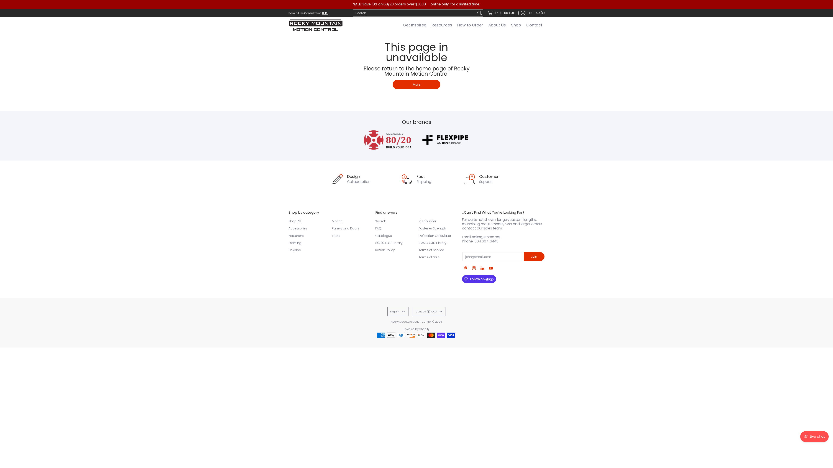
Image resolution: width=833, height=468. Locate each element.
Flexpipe (295, 250)
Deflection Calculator (435, 236)
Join (534, 256)
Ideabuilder (427, 221)
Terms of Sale (429, 257)
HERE (325, 13)
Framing (295, 243)
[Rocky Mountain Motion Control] (316, 25)
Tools (336, 236)
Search (380, 221)
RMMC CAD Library (432, 243)
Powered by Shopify (416, 329)
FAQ (378, 228)
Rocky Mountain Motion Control (411, 321)
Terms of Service (431, 250)
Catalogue (383, 236)
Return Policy (385, 250)
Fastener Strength (432, 228)
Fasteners (296, 236)
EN (530, 13)
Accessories (298, 228)
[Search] (479, 13)
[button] (465, 268)
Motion (337, 221)
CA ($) (540, 13)
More (416, 84)
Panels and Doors (345, 228)
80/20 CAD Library (389, 243)
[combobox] (414, 13)
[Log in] (523, 13)
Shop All (295, 221)
